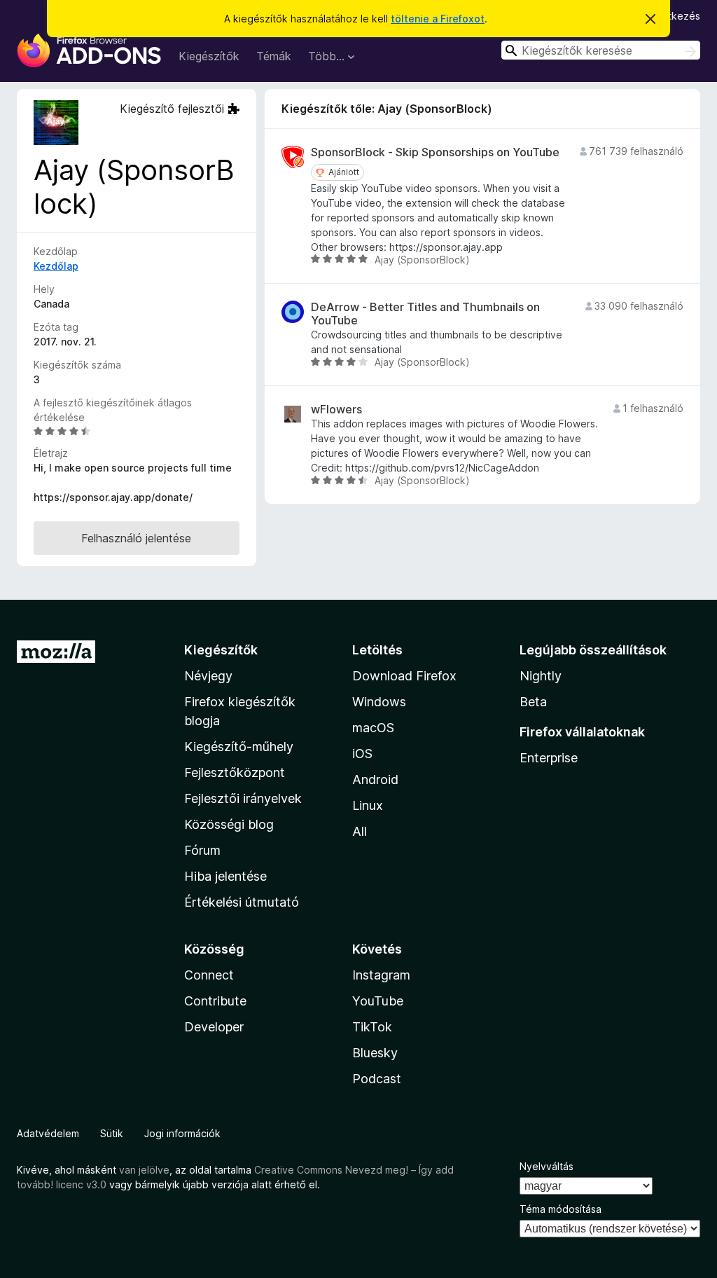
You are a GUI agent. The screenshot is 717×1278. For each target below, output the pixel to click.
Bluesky (375, 1052)
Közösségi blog (229, 824)
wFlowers (336, 409)
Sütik (111, 1133)
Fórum (202, 850)
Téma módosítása (560, 1209)
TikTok (372, 1026)
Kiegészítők (209, 56)
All (359, 831)
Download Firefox (404, 675)
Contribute (215, 1001)
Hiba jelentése (225, 876)
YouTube (377, 1001)
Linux (367, 805)
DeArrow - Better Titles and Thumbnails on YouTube (425, 314)
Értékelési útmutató (241, 902)
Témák (273, 56)
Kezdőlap (56, 266)
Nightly (541, 675)
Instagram (381, 975)
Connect (209, 975)
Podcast (376, 1078)
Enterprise (549, 757)
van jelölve (144, 1170)
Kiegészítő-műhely (238, 746)
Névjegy (208, 675)
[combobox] (600, 50)
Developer (214, 1026)
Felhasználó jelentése (136, 538)
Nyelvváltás (546, 1166)
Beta (533, 701)
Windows (379, 701)
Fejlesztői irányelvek (243, 798)
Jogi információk (182, 1133)
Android (375, 779)
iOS (362, 753)
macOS (373, 727)
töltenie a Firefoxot (438, 19)
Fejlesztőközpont (234, 772)
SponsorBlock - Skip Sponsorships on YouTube (435, 152)
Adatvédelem (48, 1133)
